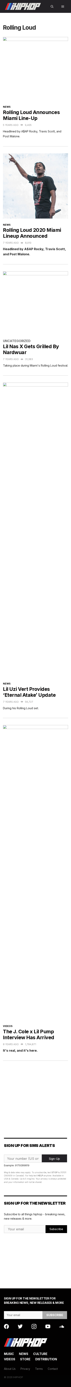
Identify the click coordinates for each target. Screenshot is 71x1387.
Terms (39, 1368)
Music (9, 1354)
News (6, 106)
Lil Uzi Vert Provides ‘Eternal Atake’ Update (29, 692)
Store (25, 1359)
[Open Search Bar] (52, 6)
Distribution (46, 1359)
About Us (10, 1368)
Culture (40, 1354)
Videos (7, 1026)
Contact (53, 1368)
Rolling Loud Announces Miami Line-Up (31, 115)
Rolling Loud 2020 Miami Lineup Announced (32, 233)
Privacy (25, 1368)
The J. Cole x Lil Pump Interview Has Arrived (28, 1034)
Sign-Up (54, 1159)
